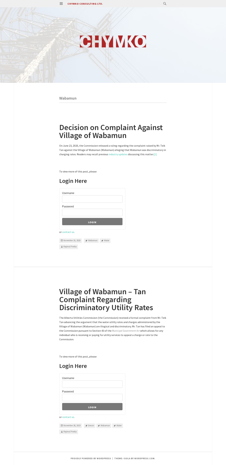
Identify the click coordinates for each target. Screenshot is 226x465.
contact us (68, 232)
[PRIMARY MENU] (61, 4)
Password (68, 206)
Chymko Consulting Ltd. (85, 3)
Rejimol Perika (70, 246)
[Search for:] (164, 3)
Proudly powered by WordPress (91, 458)
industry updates (118, 154)
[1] (155, 154)
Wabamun (92, 240)
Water (106, 240)
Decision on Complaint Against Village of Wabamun (111, 131)
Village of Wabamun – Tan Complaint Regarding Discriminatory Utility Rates (106, 299)
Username (68, 193)
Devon (91, 425)
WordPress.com (144, 458)
